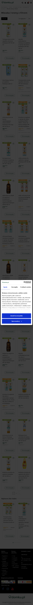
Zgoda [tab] (5, 287)
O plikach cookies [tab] (25, 287)
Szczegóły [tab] (14, 287)
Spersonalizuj (16, 321)
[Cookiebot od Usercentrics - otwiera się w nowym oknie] (23, 282)
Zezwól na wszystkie (16, 315)
